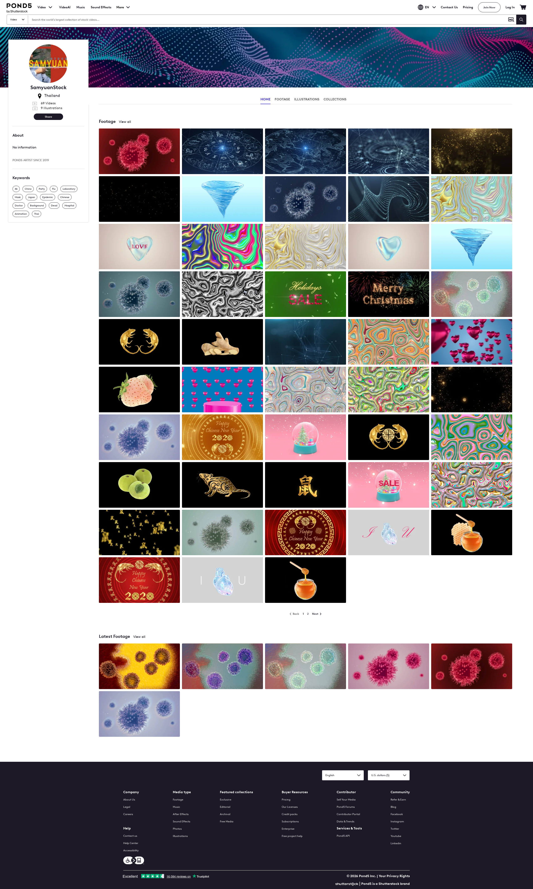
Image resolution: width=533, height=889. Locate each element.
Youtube (396, 836)
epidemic (47, 197)
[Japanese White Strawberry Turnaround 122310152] (139, 390)
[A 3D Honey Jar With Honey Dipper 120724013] (305, 580)
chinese (64, 197)
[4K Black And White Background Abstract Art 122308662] (222, 294)
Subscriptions (290, 821)
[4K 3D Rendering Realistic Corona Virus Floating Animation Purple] (139, 714)
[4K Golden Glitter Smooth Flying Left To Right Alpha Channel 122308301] (139, 199)
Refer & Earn (398, 799)
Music (176, 806)
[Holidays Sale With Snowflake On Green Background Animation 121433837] (305, 294)
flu (53, 188)
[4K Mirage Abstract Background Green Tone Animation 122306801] (388, 390)
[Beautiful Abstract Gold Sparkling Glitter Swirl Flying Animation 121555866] (471, 151)
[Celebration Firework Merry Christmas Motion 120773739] (388, 294)
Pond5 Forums (346, 806)
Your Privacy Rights (394, 876)
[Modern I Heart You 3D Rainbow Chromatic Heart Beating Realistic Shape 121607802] (222, 580)
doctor (19, 205)
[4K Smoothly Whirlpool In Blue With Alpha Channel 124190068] (222, 199)
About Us (129, 799)
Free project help (292, 836)
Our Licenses (290, 806)
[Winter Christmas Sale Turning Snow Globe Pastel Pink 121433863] (388, 485)
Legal (126, 806)
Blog (393, 806)
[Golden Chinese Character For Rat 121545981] (305, 485)
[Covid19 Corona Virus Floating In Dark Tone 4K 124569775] (139, 294)
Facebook (397, 814)
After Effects (181, 814)
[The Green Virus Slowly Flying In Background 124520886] (222, 533)
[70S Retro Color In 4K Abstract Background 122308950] (471, 485)
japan (31, 197)
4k (16, 188)
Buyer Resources (295, 792)
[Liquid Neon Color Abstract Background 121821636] (222, 247)
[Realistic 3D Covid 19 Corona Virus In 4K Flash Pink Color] (388, 666)
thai (36, 213)
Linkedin (396, 843)
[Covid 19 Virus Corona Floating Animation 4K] (471, 666)
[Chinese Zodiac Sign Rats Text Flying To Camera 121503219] (139, 533)
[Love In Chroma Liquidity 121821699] (139, 247)
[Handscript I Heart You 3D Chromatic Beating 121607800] (388, 533)
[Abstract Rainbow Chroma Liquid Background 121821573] (471, 199)
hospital (69, 205)
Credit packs (290, 814)
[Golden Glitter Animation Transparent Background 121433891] (471, 390)
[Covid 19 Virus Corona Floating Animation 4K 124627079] (139, 151)
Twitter (395, 828)
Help (127, 828)
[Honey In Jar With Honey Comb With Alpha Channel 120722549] (471, 533)
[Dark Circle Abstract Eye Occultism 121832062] (388, 151)
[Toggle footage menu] (50, 7)
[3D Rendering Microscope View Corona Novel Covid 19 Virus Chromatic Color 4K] (305, 666)
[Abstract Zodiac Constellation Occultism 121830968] (305, 151)
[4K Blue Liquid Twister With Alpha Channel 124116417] (471, 247)
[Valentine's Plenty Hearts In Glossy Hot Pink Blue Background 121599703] (471, 342)
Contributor (346, 792)
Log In (510, 7)
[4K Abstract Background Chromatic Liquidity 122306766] (305, 390)
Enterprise (288, 828)
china (28, 188)
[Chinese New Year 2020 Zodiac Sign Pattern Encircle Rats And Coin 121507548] (222, 437)
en (427, 7)
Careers (128, 814)
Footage (178, 799)
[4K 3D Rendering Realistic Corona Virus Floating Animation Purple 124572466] (139, 437)
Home (265, 99)
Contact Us (449, 7)
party (42, 188)
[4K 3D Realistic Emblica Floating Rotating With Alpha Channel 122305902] (139, 485)
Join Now (489, 7)
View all (125, 122)
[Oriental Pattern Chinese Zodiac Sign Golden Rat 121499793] (222, 485)
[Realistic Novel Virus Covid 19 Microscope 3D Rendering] (139, 666)
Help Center (130, 843)
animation (21, 213)
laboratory (69, 188)
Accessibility (131, 850)
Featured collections (236, 792)
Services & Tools (349, 828)
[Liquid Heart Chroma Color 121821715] (388, 247)
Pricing (468, 7)
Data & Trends (345, 821)
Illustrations (180, 836)
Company (131, 792)
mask (18, 197)
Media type (182, 792)
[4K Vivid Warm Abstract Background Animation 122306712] (388, 342)
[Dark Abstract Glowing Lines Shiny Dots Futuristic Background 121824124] (388, 199)
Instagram (397, 821)
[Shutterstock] (347, 883)
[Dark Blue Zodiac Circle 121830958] (222, 151)
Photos (177, 828)
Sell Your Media (346, 799)
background (37, 205)
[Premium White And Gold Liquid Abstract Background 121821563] (305, 247)
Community (400, 792)
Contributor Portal (348, 814)
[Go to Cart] (523, 7)
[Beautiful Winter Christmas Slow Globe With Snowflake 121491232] (305, 437)
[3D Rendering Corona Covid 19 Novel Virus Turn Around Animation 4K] (222, 666)
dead (54, 205)
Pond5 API (343, 835)
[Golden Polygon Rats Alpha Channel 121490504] (139, 342)
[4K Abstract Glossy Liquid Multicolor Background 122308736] (471, 437)
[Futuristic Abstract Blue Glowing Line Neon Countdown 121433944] (305, 342)
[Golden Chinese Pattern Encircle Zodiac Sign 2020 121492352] (305, 533)
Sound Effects (101, 10)
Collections (335, 99)
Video (41, 7)
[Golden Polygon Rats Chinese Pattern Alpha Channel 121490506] (388, 437)
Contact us (130, 835)
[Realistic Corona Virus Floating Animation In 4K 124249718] (305, 199)
